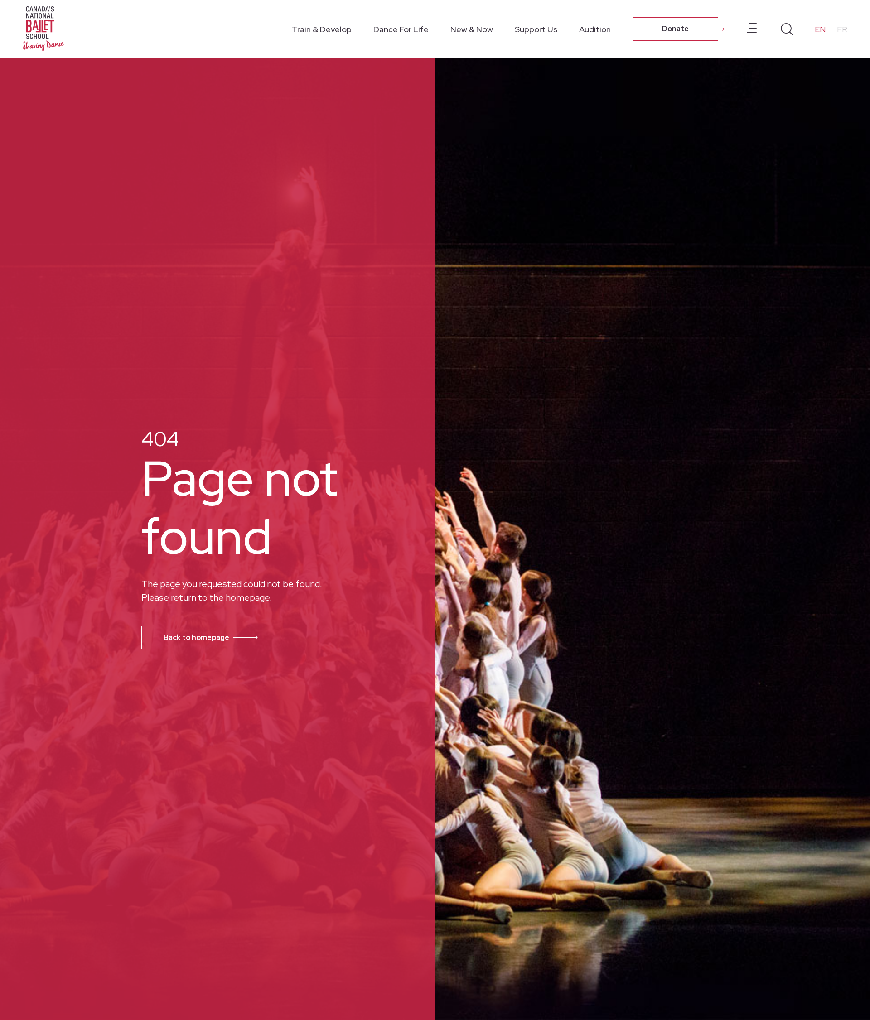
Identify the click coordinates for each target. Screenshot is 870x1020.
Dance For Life (401, 29)
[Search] (787, 29)
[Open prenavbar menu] (752, 29)
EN (820, 29)
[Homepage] (45, 28)
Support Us (536, 29)
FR (842, 29)
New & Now (471, 29)
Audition (595, 29)
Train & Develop (322, 29)
